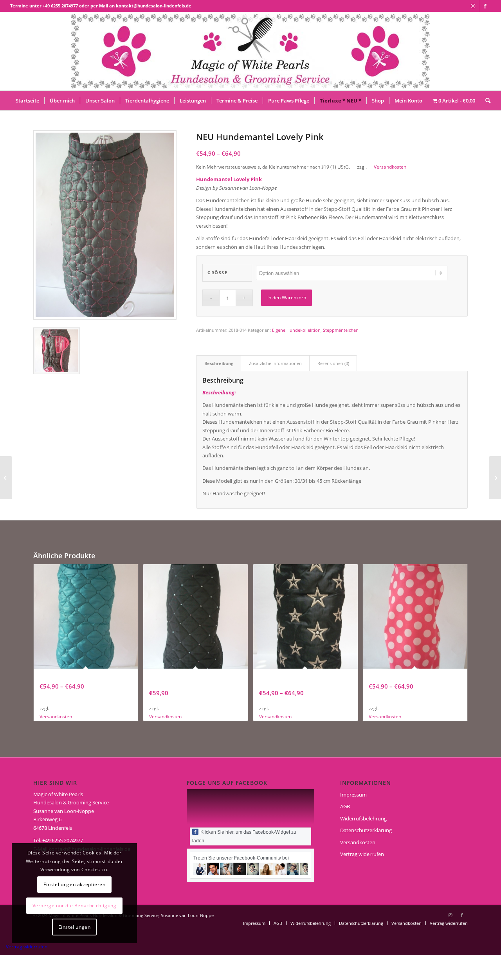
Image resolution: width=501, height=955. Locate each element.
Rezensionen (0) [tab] (333, 363)
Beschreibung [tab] (218, 363)
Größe (217, 272)
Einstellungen (74, 927)
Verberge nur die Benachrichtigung (74, 905)
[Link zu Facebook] (485, 6)
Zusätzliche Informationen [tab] (275, 363)
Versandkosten (390, 167)
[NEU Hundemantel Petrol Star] (6, 477)
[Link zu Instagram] (473, 6)
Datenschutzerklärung (366, 830)
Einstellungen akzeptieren (74, 884)
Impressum (353, 794)
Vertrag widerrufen (362, 854)
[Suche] (485, 100)
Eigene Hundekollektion (296, 330)
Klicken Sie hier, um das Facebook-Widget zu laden (244, 836)
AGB (345, 806)
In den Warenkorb (286, 297)
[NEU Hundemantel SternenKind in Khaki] (495, 477)
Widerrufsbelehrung (363, 818)
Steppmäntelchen (341, 330)
